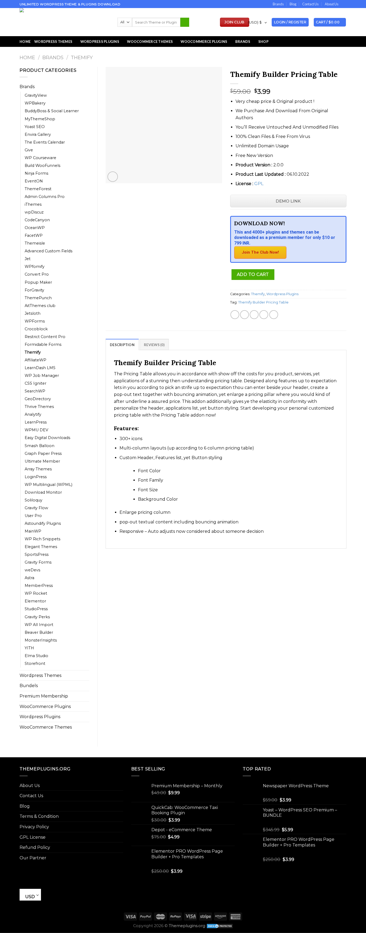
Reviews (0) (154, 345)
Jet (28, 258)
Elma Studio (36, 655)
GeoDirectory (38, 398)
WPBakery (35, 103)
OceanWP (35, 227)
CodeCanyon (37, 220)
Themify (82, 57)
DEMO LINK (288, 201)
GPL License (33, 837)
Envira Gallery (38, 134)
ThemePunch (38, 297)
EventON (34, 181)
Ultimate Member (42, 461)
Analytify (33, 414)
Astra (29, 577)
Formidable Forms (43, 344)
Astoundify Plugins (43, 523)
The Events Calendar (45, 142)
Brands (278, 4)
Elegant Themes (41, 546)
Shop (263, 41)
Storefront (35, 663)
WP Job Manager (42, 375)
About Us (331, 4)
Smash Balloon (39, 445)
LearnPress (36, 422)
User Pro (33, 515)
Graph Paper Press (43, 453)
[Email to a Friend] (254, 314)
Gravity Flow (36, 507)
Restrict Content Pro (45, 336)
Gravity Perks (37, 616)
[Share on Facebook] (234, 314)
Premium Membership (44, 696)
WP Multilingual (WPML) (48, 484)
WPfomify (34, 266)
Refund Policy (35, 847)
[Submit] (184, 22)
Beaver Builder (39, 632)
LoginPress (36, 476)
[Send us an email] (343, 4)
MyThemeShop (40, 119)
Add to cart (253, 274)
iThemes (33, 204)
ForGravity (34, 290)
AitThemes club (40, 305)
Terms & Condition (39, 816)
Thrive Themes (39, 406)
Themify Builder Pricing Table (263, 302)
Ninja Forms (36, 173)
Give (29, 150)
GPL (258, 183)
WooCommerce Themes (150, 41)
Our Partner (33, 857)
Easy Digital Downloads (47, 437)
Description (122, 345)
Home (25, 41)
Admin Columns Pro (45, 196)
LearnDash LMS (40, 367)
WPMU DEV (36, 430)
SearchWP (35, 391)
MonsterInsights (41, 640)
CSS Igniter (35, 383)
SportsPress (36, 554)
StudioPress (36, 608)
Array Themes (38, 469)
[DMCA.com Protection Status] (219, 925)
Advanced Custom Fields (48, 251)
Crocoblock (36, 329)
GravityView (36, 95)
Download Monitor (43, 492)
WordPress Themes (53, 41)
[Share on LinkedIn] (273, 314)
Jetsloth (32, 313)
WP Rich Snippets (42, 539)
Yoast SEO (35, 126)
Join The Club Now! (260, 252)
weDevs (32, 570)
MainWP (33, 531)
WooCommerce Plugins (204, 41)
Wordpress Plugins (40, 716)
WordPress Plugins (99, 41)
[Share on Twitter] (244, 314)
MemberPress (39, 585)
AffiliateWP (35, 360)
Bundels (29, 685)
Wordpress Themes (40, 675)
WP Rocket (36, 593)
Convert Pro (37, 274)
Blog (293, 4)
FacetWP (34, 235)
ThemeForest (38, 188)
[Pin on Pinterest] (263, 314)
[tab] (122, 344)
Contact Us (310, 4)
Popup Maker (38, 282)
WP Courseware (40, 157)
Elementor (35, 601)
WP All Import (39, 624)
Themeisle (35, 243)
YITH (29, 648)
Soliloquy (33, 500)
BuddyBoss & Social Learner (52, 110)
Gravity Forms (38, 562)
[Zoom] (112, 176)
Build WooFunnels (42, 165)
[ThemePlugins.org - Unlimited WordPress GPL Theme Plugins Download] (64, 22)
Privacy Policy (34, 826)
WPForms (35, 321)
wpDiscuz (34, 212)
